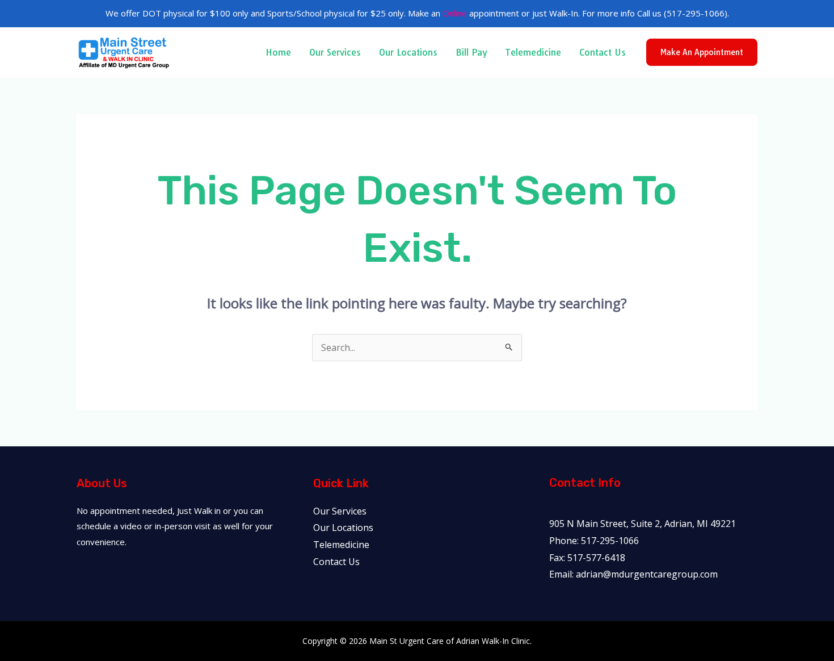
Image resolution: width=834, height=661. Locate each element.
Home (278, 52)
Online (455, 13)
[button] (701, 52)
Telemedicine (533, 52)
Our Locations (408, 52)
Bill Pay (471, 52)
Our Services (335, 52)
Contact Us (602, 52)
